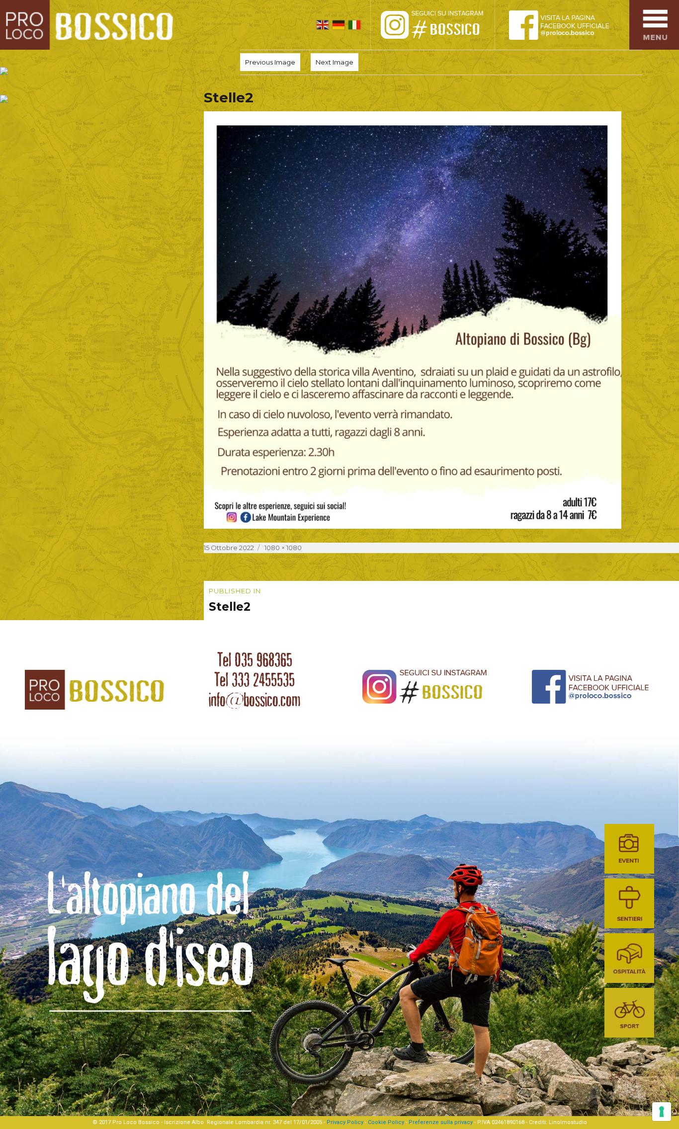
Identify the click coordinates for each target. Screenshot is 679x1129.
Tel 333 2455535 (254, 680)
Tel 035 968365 (254, 660)
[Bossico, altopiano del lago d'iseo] (90, 25)
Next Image (334, 62)
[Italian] (354, 24)
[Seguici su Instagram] (443, 25)
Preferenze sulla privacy (441, 1122)
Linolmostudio (568, 1122)
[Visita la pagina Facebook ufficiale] (567, 25)
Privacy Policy (345, 1122)
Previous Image (270, 62)
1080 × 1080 (283, 548)
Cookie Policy (386, 1122)
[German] (338, 24)
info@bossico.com (254, 700)
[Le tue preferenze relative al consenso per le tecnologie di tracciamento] (661, 1111)
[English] (323, 24)
